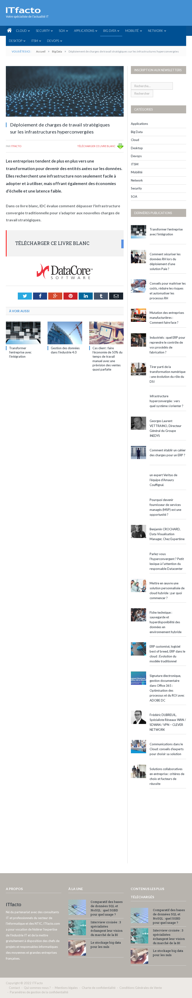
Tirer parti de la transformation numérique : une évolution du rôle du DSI (167, 374)
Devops (53, 41)
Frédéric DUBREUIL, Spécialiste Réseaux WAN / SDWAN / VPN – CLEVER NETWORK (168, 722)
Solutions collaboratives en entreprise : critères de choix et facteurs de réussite (167, 776)
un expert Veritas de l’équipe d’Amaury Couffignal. (163, 480)
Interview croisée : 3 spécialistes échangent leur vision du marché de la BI (106, 928)
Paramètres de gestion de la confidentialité (39, 992)
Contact (14, 988)
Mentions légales (66, 988)
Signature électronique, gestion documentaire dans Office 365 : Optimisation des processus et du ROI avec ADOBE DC (167, 688)
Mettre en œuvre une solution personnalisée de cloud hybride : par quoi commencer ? (167, 590)
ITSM (34, 41)
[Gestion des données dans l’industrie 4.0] (65, 333)
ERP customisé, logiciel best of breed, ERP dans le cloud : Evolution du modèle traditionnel (167, 654)
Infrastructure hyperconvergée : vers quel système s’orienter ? (166, 401)
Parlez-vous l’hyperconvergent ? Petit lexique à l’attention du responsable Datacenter (167, 561)
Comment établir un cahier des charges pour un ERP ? (168, 452)
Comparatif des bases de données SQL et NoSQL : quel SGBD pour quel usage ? (107, 908)
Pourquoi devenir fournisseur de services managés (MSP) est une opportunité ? (165, 507)
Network (155, 31)
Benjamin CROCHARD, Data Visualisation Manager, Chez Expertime (167, 534)
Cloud (21, 31)
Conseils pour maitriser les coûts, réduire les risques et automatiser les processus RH (168, 291)
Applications (84, 31)
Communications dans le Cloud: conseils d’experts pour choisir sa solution (167, 749)
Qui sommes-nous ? (37, 988)
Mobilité (132, 31)
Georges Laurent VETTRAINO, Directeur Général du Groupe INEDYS (165, 428)
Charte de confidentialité (98, 988)
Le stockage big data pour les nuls (106, 944)
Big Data (109, 31)
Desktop (15, 41)
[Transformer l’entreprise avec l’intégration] (23, 333)
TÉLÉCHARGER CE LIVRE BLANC (96, 146)
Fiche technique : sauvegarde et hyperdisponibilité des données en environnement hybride (165, 622)
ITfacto (16, 146)
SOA (62, 31)
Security (43, 31)
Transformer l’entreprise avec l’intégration (20, 352)
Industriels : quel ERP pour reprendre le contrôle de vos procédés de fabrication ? (167, 345)
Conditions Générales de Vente (140, 988)
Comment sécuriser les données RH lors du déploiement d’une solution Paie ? (165, 261)
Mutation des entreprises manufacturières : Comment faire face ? (167, 317)
